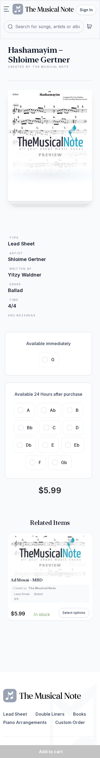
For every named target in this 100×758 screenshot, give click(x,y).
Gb (64, 462)
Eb (76, 445)
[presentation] (86, 577)
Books (79, 714)
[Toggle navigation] (6, 9)
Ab (53, 410)
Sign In (86, 10)
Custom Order (70, 722)
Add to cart (51, 751)
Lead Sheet (15, 714)
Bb (30, 427)
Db (28, 445)
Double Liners (50, 714)
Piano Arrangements (25, 722)
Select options (73, 613)
